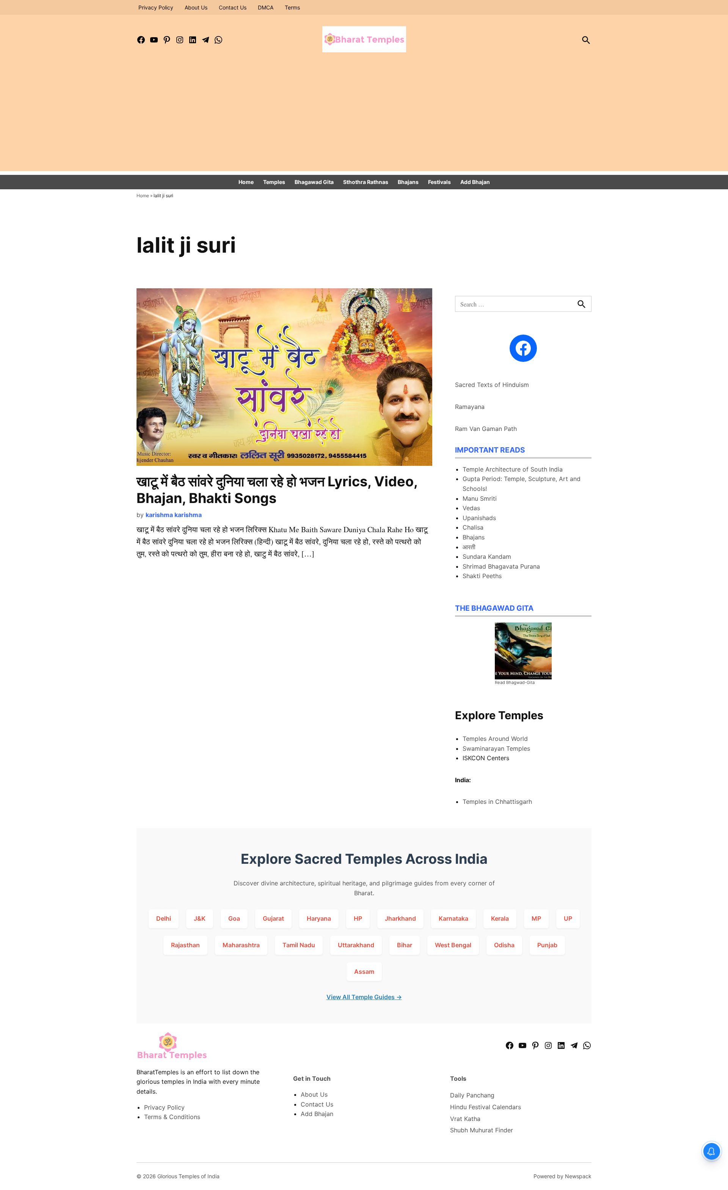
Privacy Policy (155, 7)
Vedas (471, 508)
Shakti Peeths (482, 576)
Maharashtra (241, 945)
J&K (200, 918)
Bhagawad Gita (314, 182)
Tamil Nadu (298, 945)
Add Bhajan (475, 182)
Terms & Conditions (172, 1117)
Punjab (547, 945)
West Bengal (453, 945)
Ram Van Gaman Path (486, 428)
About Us (196, 7)
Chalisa (473, 527)
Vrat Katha (465, 1118)
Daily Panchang (472, 1095)
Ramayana (470, 406)
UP (568, 918)
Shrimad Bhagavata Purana (501, 566)
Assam (364, 971)
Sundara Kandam (487, 556)
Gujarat (273, 918)
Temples (274, 182)
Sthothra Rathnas (365, 182)
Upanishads (479, 518)
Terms (292, 7)
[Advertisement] (364, 118)
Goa (234, 918)
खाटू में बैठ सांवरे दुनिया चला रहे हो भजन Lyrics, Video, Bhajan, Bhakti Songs (276, 489)
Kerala (500, 918)
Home (246, 182)
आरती (469, 547)
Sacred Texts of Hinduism (492, 384)
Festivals (439, 182)
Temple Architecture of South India (513, 469)
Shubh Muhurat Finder (481, 1130)
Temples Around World (495, 738)
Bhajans (408, 182)
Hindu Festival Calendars (485, 1107)
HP (358, 918)
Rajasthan (185, 945)
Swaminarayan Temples (496, 748)
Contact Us (232, 7)
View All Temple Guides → (364, 997)
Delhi (163, 918)
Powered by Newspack (562, 1176)
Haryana (319, 918)
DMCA (265, 7)
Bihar (404, 945)
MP (536, 918)
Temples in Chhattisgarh (497, 801)
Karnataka (453, 918)
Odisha (504, 945)
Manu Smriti (480, 498)
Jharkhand (400, 918)
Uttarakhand (356, 945)
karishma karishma (174, 515)
